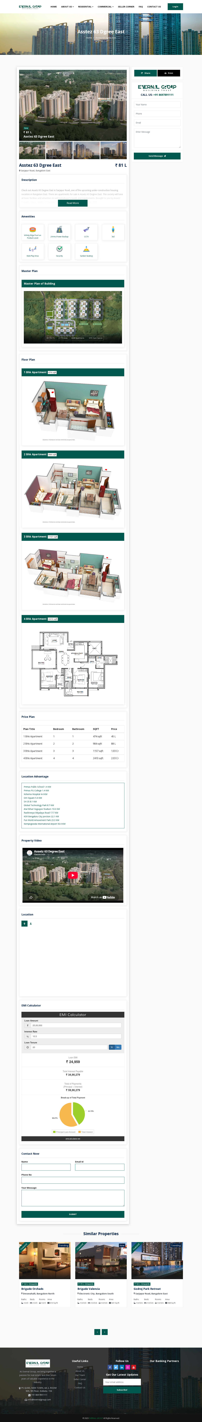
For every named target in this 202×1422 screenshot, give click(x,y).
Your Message (29, 1187)
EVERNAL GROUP (96, 1418)
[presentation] (97, 1332)
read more (73, 203)
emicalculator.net (73, 1139)
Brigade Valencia (35, 1289)
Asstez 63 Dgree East (106, 37)
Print (170, 73)
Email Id (79, 1161)
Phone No (26, 1174)
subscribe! (122, 1390)
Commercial (105, 6)
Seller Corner (126, 6)
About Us (66, 6)
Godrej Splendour (148, 1289)
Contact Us (154, 6)
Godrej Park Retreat (94, 1289)
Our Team (80, 1375)
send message (156, 156)
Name (24, 1161)
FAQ (141, 6)
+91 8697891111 (163, 94)
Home (54, 6)
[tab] (24, 924)
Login (175, 6)
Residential (85, 6)
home (89, 37)
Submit (73, 1214)
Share (147, 73)
